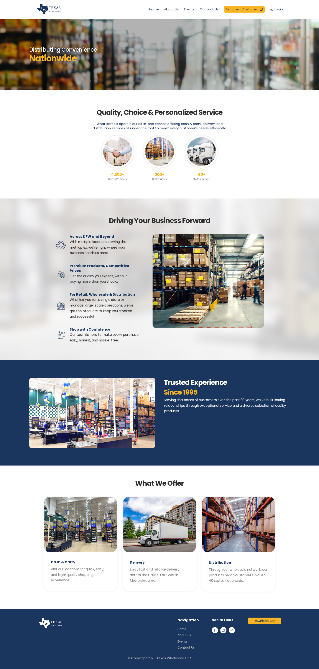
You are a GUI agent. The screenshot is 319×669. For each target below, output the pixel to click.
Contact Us (209, 9)
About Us (171, 9)
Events (189, 9)
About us (184, 635)
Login (279, 9)
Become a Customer (242, 9)
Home (154, 9)
